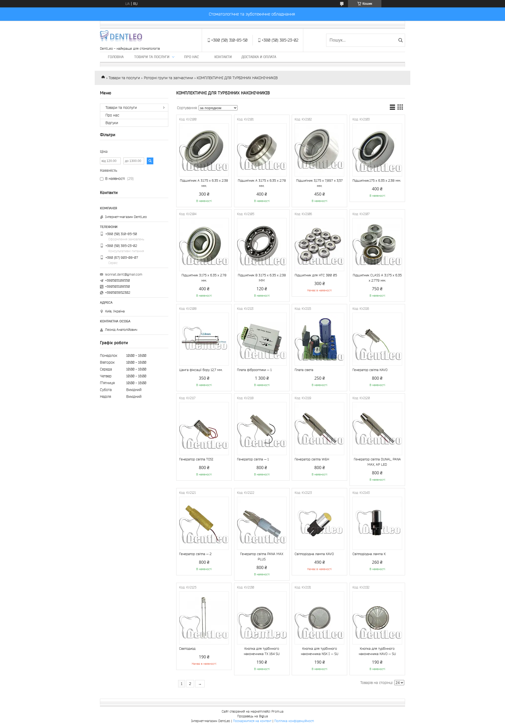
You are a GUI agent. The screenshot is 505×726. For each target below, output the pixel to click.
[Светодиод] (204, 617)
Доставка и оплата (258, 57)
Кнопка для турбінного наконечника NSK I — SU (319, 651)
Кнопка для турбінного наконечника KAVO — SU (377, 651)
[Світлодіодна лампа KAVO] (319, 523)
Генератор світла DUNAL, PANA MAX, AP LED (377, 461)
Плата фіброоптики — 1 (254, 370)
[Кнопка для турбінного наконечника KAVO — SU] (377, 617)
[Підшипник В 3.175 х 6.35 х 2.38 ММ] (262, 244)
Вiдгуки (111, 123)
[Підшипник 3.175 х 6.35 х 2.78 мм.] (204, 244)
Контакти (223, 57)
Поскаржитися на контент (252, 721)
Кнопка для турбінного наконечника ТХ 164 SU (262, 651)
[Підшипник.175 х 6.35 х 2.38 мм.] (377, 149)
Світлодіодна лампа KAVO (314, 554)
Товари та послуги (151, 57)
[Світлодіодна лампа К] (377, 523)
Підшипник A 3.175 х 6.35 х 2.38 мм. (204, 183)
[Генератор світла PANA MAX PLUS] (262, 523)
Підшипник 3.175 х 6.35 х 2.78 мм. (203, 277)
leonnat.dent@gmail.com (123, 274)
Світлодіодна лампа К (369, 554)
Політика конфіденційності (294, 721)
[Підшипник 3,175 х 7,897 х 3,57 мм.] (319, 149)
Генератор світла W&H (312, 459)
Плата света (304, 370)
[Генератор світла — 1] (262, 428)
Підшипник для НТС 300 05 (316, 275)
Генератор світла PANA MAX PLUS (261, 556)
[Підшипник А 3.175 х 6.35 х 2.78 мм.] (262, 149)
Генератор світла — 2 (195, 554)
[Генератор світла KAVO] (377, 339)
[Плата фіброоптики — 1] (262, 339)
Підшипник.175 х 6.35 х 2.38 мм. (376, 180)
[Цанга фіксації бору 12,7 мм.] (204, 339)
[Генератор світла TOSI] (204, 428)
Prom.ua (277, 711)
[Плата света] (319, 339)
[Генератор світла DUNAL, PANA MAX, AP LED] (377, 428)
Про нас (191, 57)
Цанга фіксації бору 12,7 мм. (201, 370)
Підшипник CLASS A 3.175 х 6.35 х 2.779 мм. (377, 277)
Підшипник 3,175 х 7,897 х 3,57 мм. (319, 183)
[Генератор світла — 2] (204, 523)
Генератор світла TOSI (196, 459)
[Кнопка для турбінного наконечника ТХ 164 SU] (262, 617)
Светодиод (187, 649)
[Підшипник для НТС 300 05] (319, 244)
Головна (116, 57)
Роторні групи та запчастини (168, 78)
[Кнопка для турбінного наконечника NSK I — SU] (319, 617)
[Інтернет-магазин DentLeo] (121, 37)
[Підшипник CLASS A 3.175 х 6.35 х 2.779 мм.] (377, 244)
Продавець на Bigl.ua (252, 716)
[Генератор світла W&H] (319, 428)
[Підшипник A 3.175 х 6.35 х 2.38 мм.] (204, 149)
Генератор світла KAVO (369, 370)
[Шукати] (400, 40)
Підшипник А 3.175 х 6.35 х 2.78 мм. (262, 183)
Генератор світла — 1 (253, 459)
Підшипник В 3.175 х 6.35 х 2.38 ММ (262, 277)
